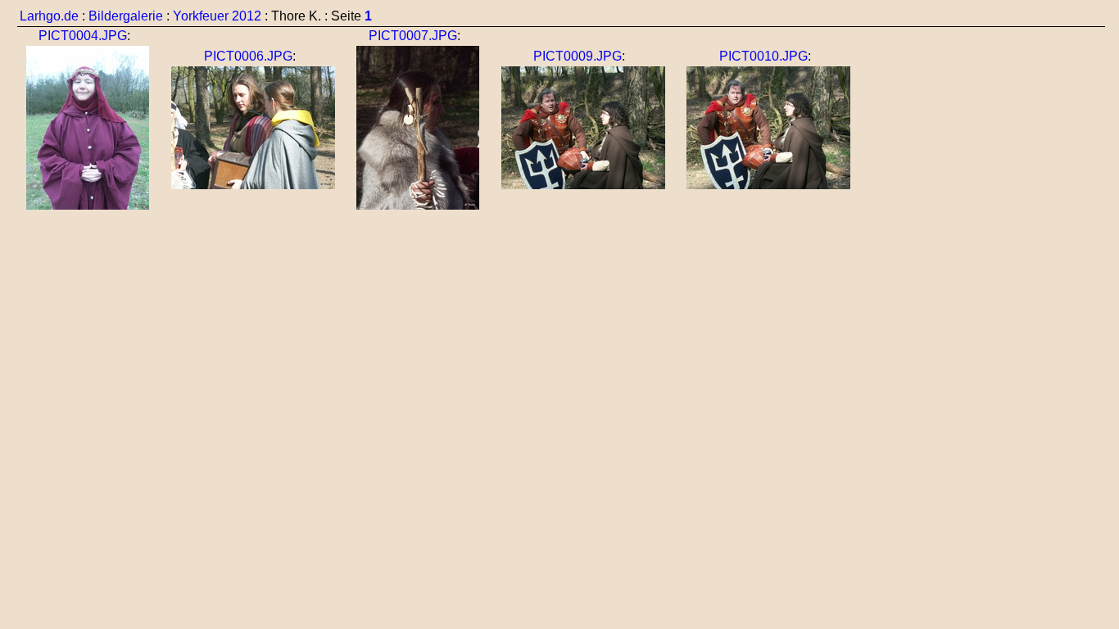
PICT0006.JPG (248, 56)
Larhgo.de (49, 16)
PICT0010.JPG (763, 56)
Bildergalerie (125, 16)
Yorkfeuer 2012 (217, 16)
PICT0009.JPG (577, 56)
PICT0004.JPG (83, 36)
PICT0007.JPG (413, 36)
